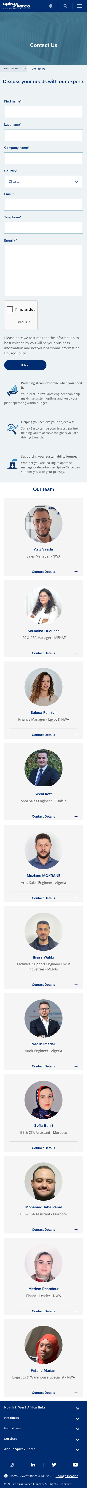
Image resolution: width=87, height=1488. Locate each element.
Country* (11, 170)
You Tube (75, 1465)
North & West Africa (16, 68)
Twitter (54, 1465)
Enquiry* (10, 240)
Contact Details (43, 572)
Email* (9, 194)
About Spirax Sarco (20, 1449)
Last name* (12, 124)
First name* (13, 101)
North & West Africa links (25, 1407)
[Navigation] (80, 6)
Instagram (11, 1465)
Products (11, 1418)
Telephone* (12, 217)
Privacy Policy (15, 353)
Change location (67, 1476)
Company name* (16, 147)
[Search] (65, 6)
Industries (12, 1428)
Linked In (33, 1465)
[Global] (50, 6)
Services (11, 1439)
